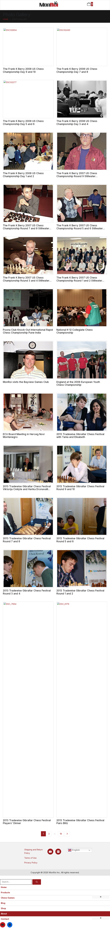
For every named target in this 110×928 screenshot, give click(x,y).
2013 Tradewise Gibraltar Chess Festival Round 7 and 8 (27, 540)
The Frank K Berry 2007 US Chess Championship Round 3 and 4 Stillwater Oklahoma (26, 280)
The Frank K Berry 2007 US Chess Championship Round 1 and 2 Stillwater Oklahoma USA (79, 280)
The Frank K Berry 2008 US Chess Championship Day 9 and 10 (23, 70)
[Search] (36, 882)
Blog (3, 903)
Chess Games (8, 898)
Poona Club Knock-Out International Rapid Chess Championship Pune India (28, 331)
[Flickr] (58, 852)
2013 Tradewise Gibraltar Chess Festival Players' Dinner (27, 822)
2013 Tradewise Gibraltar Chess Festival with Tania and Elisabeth (80, 436)
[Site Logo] (48, 4)
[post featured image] (28, 47)
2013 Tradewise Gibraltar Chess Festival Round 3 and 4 (27, 592)
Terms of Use (30, 858)
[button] (1, 877)
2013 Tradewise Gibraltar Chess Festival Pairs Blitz (80, 822)
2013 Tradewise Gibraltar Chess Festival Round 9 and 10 (80, 488)
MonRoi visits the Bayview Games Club (26, 381)
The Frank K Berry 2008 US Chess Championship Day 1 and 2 (23, 175)
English (75, 850)
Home (4, 887)
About (4, 914)
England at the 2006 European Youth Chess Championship (78, 383)
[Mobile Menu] (8, 4)
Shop (3, 908)
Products (5, 892)
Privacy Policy (30, 863)
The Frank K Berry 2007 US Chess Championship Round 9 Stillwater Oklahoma (76, 176)
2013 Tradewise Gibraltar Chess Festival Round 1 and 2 (80, 592)
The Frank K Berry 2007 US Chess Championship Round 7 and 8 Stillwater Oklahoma (26, 228)
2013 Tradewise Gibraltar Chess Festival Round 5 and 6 (80, 540)
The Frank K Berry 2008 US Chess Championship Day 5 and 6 (23, 123)
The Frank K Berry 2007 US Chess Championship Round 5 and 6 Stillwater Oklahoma (79, 228)
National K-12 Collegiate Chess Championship (74, 331)
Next (67, 833)
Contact (5, 919)
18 (61, 833)
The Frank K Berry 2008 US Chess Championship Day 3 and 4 (76, 123)
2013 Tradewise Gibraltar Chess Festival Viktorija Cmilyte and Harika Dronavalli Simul (27, 489)
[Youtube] (50, 852)
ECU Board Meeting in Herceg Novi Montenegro (24, 436)
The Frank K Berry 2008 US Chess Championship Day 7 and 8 (76, 70)
